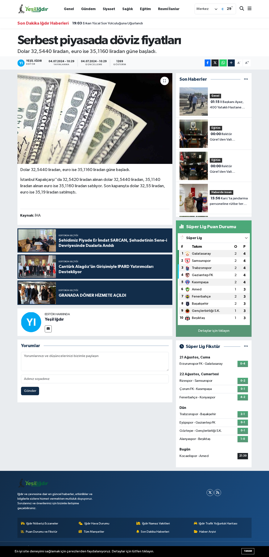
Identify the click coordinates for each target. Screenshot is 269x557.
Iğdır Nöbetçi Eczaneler (42, 523)
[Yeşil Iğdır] (31, 322)
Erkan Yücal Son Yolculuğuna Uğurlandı (107, 23)
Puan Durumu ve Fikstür (41, 531)
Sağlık (127, 9)
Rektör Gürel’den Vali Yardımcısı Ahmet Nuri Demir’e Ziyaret (227, 169)
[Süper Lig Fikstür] (246, 346)
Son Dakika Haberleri (155, 531)
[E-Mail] (48, 328)
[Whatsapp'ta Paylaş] (223, 62)
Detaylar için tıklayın (213, 331)
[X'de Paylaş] (215, 62)
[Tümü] (246, 79)
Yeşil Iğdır (54, 319)
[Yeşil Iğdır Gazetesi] (33, 8)
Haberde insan (221, 192)
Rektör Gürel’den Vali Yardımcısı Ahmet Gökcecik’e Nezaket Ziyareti (226, 137)
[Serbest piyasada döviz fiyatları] (94, 118)
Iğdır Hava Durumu (96, 523)
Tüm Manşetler (94, 531)
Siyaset (109, 9)
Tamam (248, 551)
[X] (210, 492)
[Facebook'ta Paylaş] (208, 62)
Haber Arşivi (207, 531)
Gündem (88, 9)
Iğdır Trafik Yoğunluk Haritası (218, 523)
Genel (69, 9)
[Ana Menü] (248, 8)
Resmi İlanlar (168, 9)
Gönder (30, 391)
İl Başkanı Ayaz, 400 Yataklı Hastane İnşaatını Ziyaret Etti (227, 105)
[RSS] (217, 492)
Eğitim (145, 9)
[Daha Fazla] (231, 62)
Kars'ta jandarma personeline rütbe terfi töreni (229, 201)
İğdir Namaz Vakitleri (156, 523)
